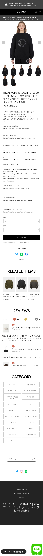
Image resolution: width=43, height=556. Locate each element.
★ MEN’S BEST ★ (12, 391)
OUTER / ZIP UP (31, 410)
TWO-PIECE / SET (12, 422)
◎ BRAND (12, 384)
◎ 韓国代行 (30, 397)
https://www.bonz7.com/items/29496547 (18, 200)
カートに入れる (21, 237)
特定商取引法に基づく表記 (21, 493)
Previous (3, 42)
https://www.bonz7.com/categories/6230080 (19, 138)
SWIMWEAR (12, 434)
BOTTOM (12, 410)
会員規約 (21, 497)
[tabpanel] (21, 42)
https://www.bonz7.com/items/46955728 (18, 212)
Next (39, 42)
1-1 (12, 440)
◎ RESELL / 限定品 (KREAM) (12, 397)
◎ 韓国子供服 (31, 384)
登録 (34, 458)
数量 (4, 226)
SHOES (31, 428)
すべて (5, 319)
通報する (21, 259)
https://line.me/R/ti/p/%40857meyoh (16, 128)
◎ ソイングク (12, 404)
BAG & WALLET (12, 428)
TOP (30, 404)
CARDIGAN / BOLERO (12, 416)
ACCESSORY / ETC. (31, 434)
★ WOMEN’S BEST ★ (30, 391)
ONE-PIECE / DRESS (30, 416)
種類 (4, 217)
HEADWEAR (31, 422)
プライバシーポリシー (21, 489)
